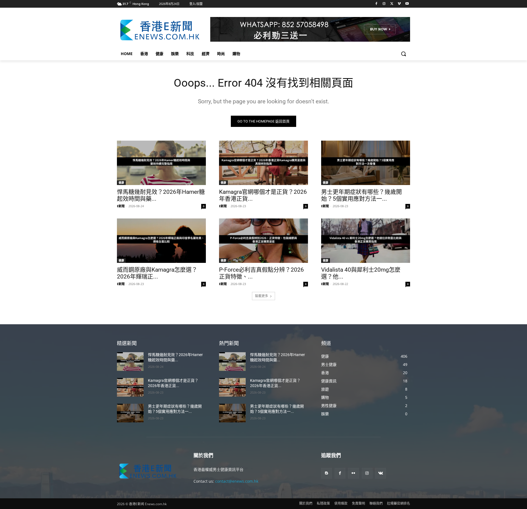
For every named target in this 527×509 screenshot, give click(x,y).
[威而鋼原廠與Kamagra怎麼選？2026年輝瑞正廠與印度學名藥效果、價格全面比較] (161, 240)
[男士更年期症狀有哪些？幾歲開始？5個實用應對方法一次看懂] (365, 163)
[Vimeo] (399, 4)
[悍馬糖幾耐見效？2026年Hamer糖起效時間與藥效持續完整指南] (161, 163)
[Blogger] (326, 473)
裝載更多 (261, 296)
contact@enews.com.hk (236, 481)
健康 (121, 182)
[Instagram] (384, 4)
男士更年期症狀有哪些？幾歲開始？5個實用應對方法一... (361, 195)
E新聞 (121, 206)
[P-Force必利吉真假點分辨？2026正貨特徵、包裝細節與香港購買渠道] (263, 240)
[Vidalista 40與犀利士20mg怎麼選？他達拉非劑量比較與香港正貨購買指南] (365, 240)
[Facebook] (376, 4)
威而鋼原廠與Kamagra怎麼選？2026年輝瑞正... (157, 273)
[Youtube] (407, 4)
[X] (392, 4)
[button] (403, 53)
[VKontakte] (380, 473)
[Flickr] (353, 473)
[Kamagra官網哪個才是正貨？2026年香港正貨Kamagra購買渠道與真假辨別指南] (263, 163)
